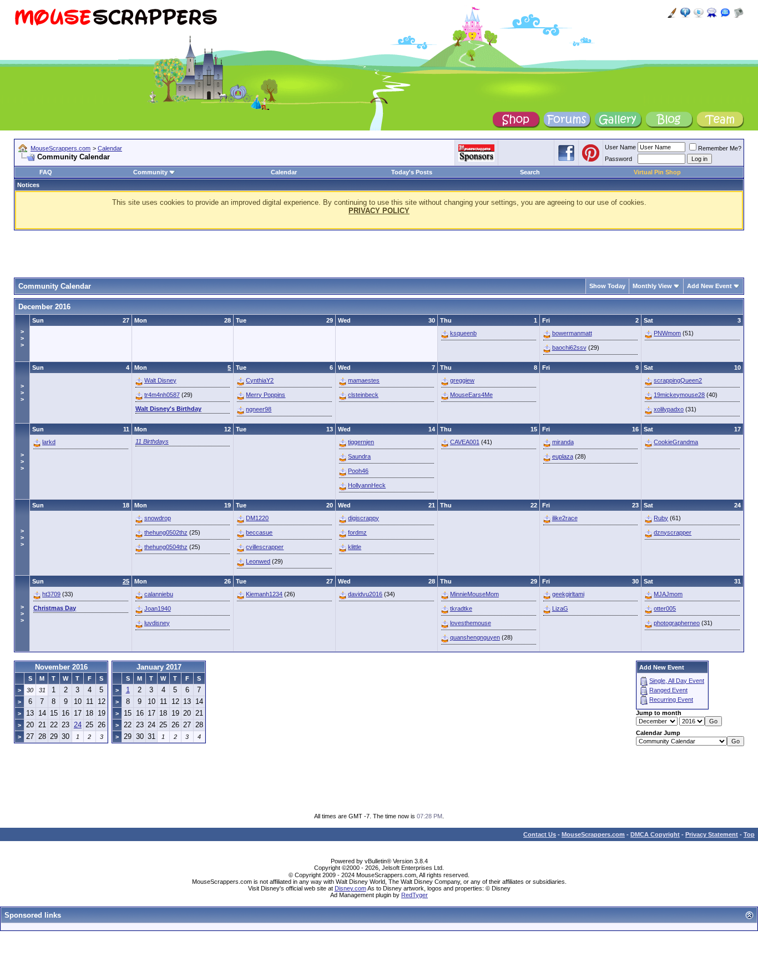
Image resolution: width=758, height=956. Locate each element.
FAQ (45, 172)
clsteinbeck (363, 394)
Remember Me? (719, 148)
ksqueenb (463, 333)
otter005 (665, 608)
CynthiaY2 (260, 380)
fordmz (357, 532)
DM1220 (257, 518)
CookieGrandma (676, 442)
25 (126, 581)
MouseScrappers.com (60, 148)
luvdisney (157, 623)
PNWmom (667, 333)
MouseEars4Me (471, 394)
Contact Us (539, 834)
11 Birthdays (152, 441)
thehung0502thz (166, 532)
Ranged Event (668, 690)
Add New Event (709, 286)
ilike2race (565, 518)
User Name (620, 147)
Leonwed (258, 561)
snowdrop (157, 518)
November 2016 (61, 667)
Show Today (607, 286)
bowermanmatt (572, 333)
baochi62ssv (569, 347)
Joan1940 (157, 608)
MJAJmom (668, 594)
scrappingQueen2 (678, 380)
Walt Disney (160, 380)
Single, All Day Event (676, 680)
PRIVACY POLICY (379, 211)
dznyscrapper (672, 532)
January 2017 (159, 667)
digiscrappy (363, 518)
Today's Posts (411, 172)
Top (749, 834)
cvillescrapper (265, 547)
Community (150, 172)
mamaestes (364, 380)
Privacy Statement (711, 834)
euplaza (562, 456)
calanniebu (158, 594)
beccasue (259, 532)
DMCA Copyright (655, 834)
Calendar (110, 148)
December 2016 (44, 307)
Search (530, 172)
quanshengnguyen (475, 637)
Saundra (359, 456)
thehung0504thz (166, 547)
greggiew (462, 380)
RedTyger (414, 895)
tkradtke (461, 608)
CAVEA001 (464, 442)
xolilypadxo (669, 409)
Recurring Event (671, 699)
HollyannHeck (367, 485)
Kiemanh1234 (264, 594)
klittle (354, 547)
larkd (48, 442)
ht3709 (51, 594)
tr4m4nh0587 (162, 394)
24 (78, 725)
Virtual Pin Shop (657, 172)
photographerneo (677, 623)
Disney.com (350, 888)
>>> (22, 338)
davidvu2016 (365, 594)
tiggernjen (361, 442)
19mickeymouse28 (679, 394)
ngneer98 (258, 409)
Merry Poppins (265, 394)
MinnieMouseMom (474, 594)
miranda (563, 442)
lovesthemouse (470, 623)
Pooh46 (358, 470)
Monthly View (652, 286)
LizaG (560, 608)
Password (618, 158)
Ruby (661, 518)
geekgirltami (568, 594)
